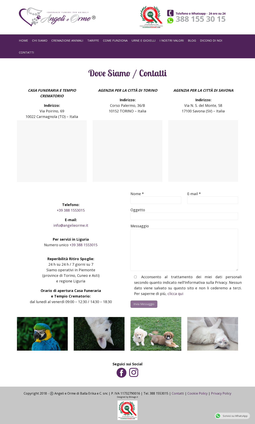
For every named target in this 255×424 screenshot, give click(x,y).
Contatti (178, 393)
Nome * (137, 193)
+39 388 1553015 (71, 210)
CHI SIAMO (39, 40)
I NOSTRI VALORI (172, 40)
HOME (23, 40)
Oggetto (137, 209)
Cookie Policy (197, 393)
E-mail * (194, 193)
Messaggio (139, 226)
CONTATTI (26, 52)
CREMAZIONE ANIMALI (67, 40)
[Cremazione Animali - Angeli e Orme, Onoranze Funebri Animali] (57, 17)
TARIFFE (93, 40)
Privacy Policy (221, 393)
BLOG (192, 40)
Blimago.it (133, 397)
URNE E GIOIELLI (143, 40)
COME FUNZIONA (115, 40)
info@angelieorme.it (70, 225)
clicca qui (175, 293)
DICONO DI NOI (211, 40)
